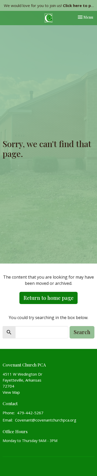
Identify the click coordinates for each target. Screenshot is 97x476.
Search (82, 331)
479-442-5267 (30, 412)
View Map (11, 392)
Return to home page (48, 297)
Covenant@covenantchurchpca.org (45, 420)
